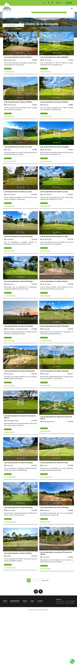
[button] (72, 8)
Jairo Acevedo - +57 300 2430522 (65, 603)
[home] (7, 9)
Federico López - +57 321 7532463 (65, 601)
